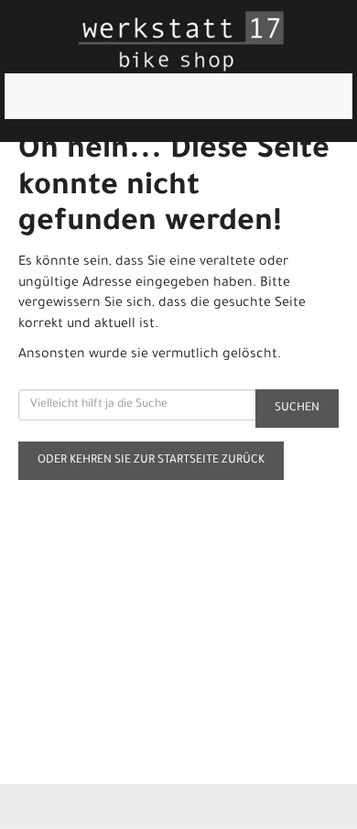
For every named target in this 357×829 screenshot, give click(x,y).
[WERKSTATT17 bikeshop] (182, 41)
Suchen (297, 408)
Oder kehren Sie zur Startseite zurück (151, 460)
